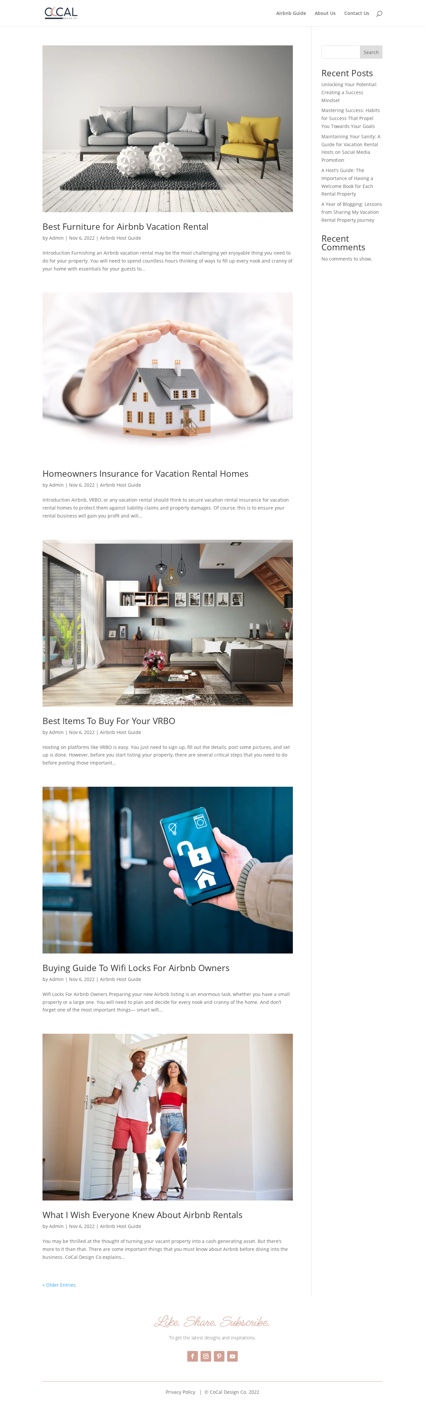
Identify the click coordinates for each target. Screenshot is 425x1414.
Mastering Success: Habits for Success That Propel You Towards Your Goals (350, 118)
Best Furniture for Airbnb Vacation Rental (125, 226)
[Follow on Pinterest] (219, 1356)
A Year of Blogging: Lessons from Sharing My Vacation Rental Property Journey (351, 212)
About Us (325, 13)
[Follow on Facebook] (192, 1356)
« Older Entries (59, 1285)
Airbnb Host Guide (120, 238)
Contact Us (356, 13)
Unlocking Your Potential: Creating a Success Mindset (349, 92)
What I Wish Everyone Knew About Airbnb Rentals (142, 1215)
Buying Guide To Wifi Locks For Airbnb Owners (135, 968)
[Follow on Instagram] (206, 1356)
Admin (56, 238)
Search (371, 52)
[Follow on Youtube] (232, 1356)
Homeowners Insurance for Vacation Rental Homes (145, 473)
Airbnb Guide (291, 13)
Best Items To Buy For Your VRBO (108, 721)
